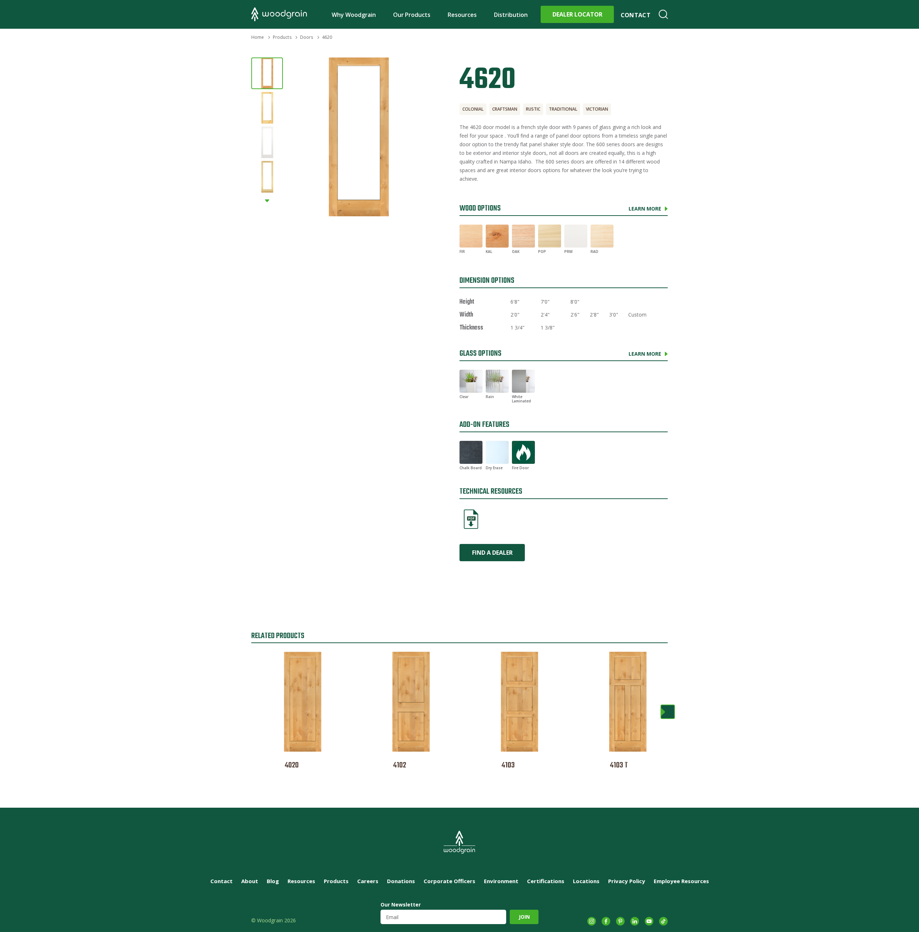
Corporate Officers (449, 881)
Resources (462, 15)
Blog (273, 881)
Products (282, 37)
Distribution (511, 15)
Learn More (645, 208)
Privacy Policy (626, 881)
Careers (367, 881)
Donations (401, 881)
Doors (306, 37)
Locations (586, 881)
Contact (635, 15)
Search (663, 14)
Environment (501, 881)
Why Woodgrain (354, 15)
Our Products (412, 15)
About (249, 881)
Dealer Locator (577, 14)
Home (257, 37)
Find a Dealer (492, 553)
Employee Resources (681, 881)
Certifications (545, 881)
